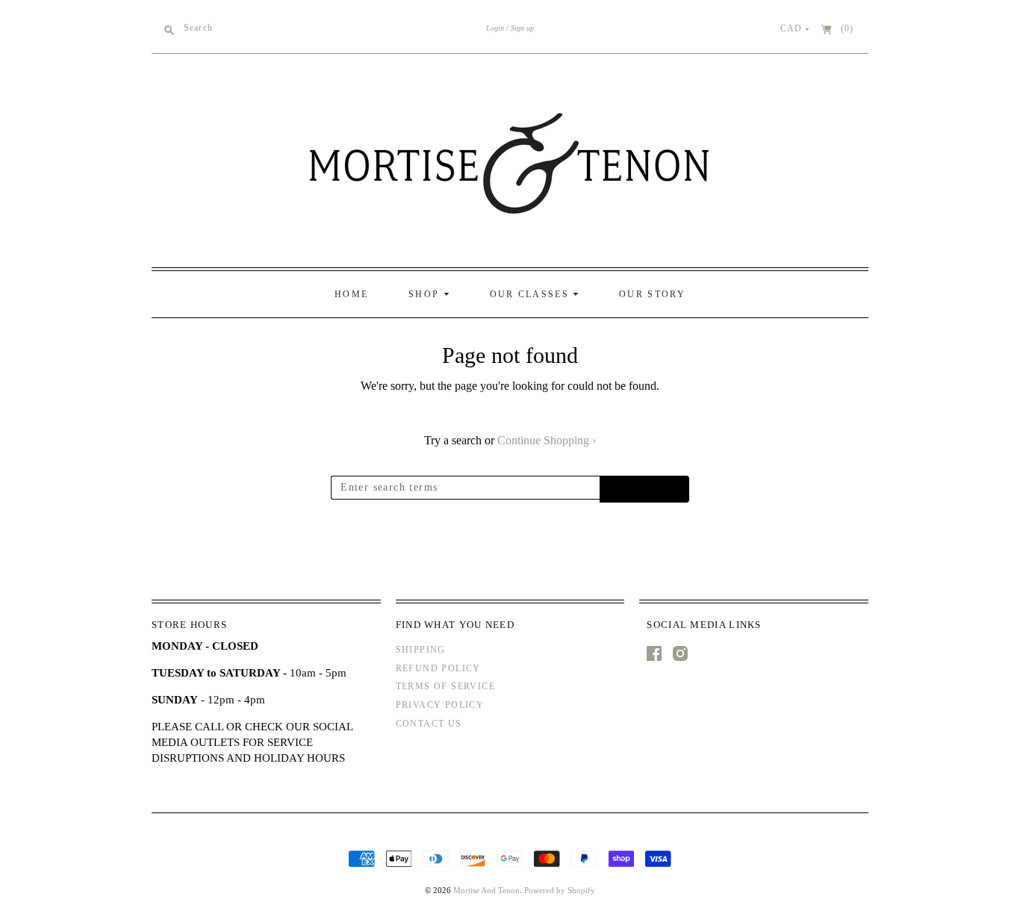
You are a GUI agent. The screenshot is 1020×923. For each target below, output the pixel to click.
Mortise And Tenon (486, 890)
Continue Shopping (546, 440)
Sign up (522, 28)
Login (495, 28)
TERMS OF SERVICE (445, 686)
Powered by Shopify (559, 890)
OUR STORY (652, 294)
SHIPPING (421, 649)
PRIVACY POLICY (440, 705)
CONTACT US (429, 723)
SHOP (426, 294)
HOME (351, 294)
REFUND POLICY (438, 668)
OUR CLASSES (531, 294)
